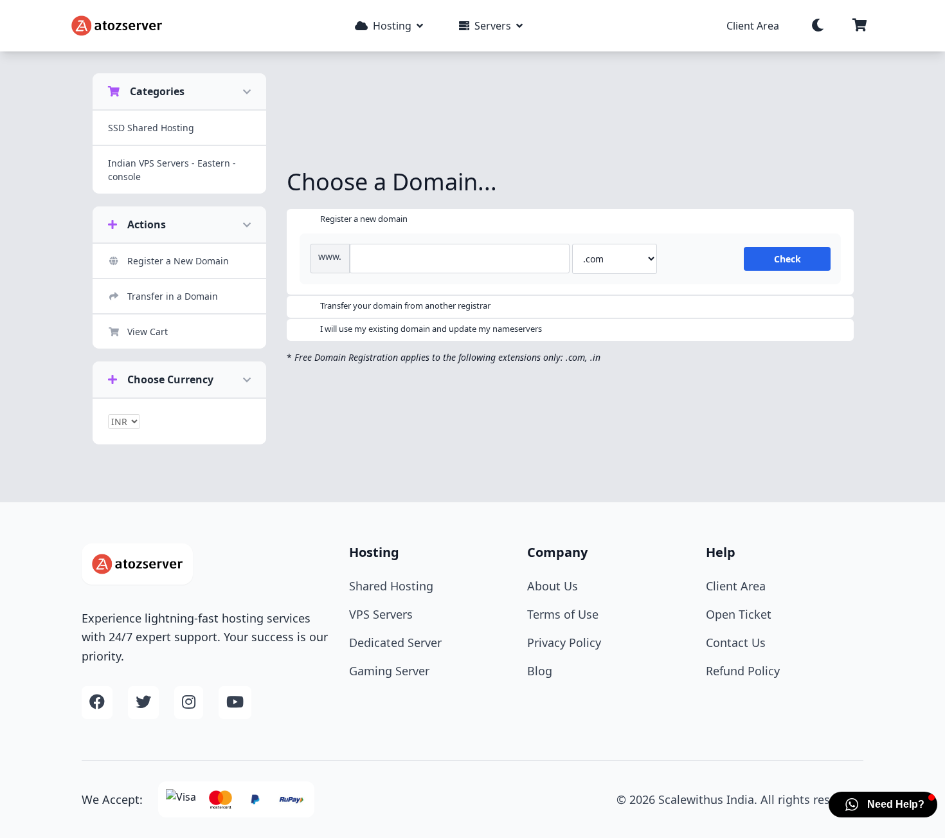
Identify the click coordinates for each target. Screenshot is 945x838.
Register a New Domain (178, 261)
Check (787, 259)
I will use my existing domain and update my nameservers (431, 328)
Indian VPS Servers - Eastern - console (172, 170)
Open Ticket (738, 614)
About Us (552, 586)
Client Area (752, 26)
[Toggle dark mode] (818, 26)
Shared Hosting (391, 586)
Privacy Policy (564, 642)
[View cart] (860, 26)
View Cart (147, 331)
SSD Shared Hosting (151, 128)
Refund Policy (743, 671)
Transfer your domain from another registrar (405, 305)
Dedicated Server (395, 642)
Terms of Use (562, 614)
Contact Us (736, 642)
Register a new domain (364, 218)
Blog (539, 671)
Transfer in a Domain (172, 296)
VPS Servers (381, 614)
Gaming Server (389, 671)
